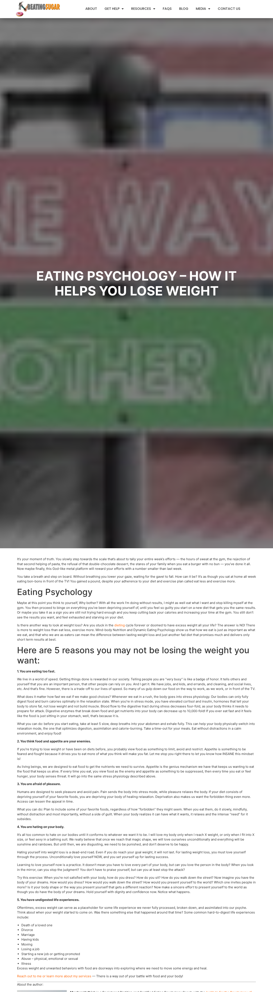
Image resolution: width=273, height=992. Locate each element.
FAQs (167, 8)
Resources (141, 8)
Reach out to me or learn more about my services (54, 976)
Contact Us (229, 8)
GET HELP (112, 8)
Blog (183, 8)
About (91, 8)
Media (201, 8)
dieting (119, 625)
